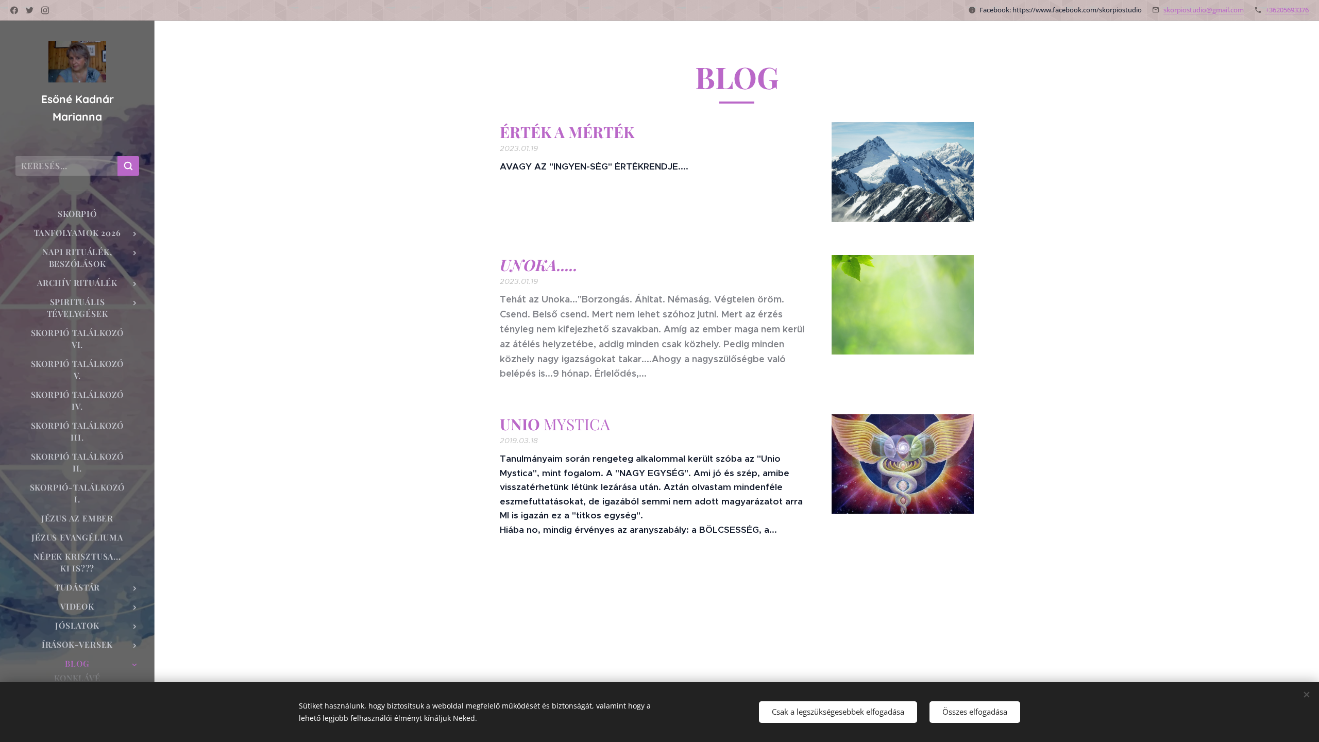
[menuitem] (77, 214)
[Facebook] (14, 10)
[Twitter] (29, 10)
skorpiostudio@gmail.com (1203, 9)
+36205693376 (1287, 9)
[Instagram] (45, 10)
